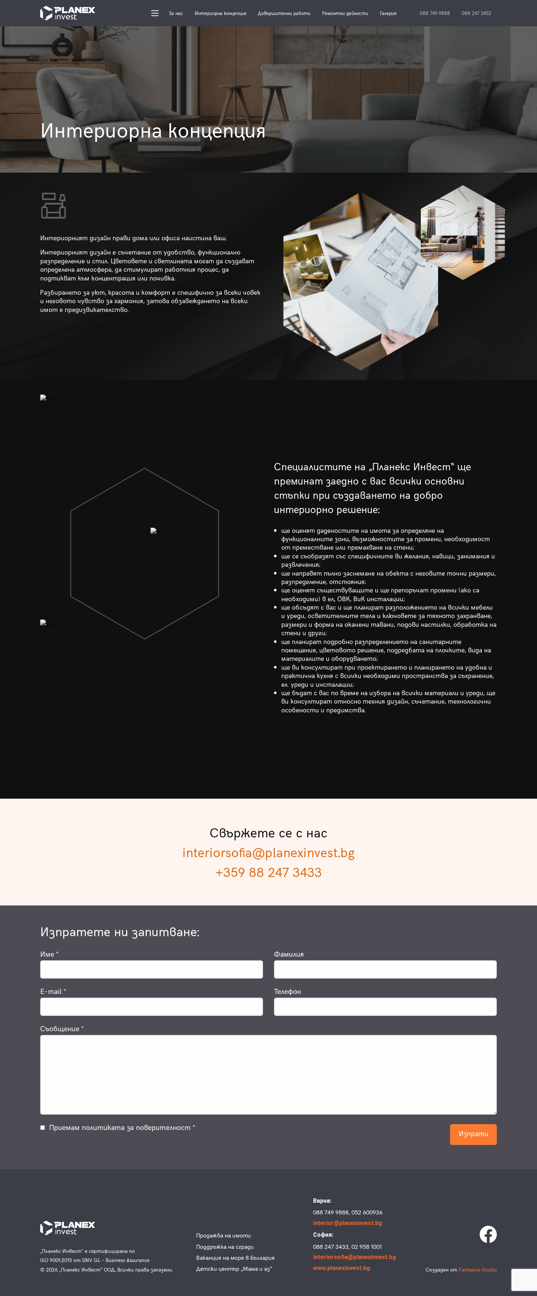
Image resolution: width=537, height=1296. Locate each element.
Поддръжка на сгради (225, 1246)
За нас (176, 13)
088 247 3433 (476, 13)
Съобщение (59, 1028)
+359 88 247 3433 (268, 872)
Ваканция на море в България (235, 1257)
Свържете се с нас (268, 832)
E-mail (51, 991)
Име (47, 953)
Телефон (287, 991)
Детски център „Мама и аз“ (234, 1268)
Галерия (388, 13)
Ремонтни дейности (345, 13)
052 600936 (366, 1212)
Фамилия (289, 953)
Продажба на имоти (223, 1235)
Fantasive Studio (478, 1269)
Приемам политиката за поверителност (120, 1127)
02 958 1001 (366, 1246)
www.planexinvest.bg (341, 1268)
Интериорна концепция (220, 13)
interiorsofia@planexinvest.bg (268, 852)
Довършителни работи (284, 13)
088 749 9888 (435, 13)
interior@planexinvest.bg (346, 1223)
